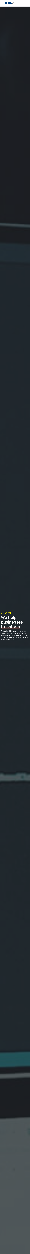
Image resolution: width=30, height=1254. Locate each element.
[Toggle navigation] (27, 3)
